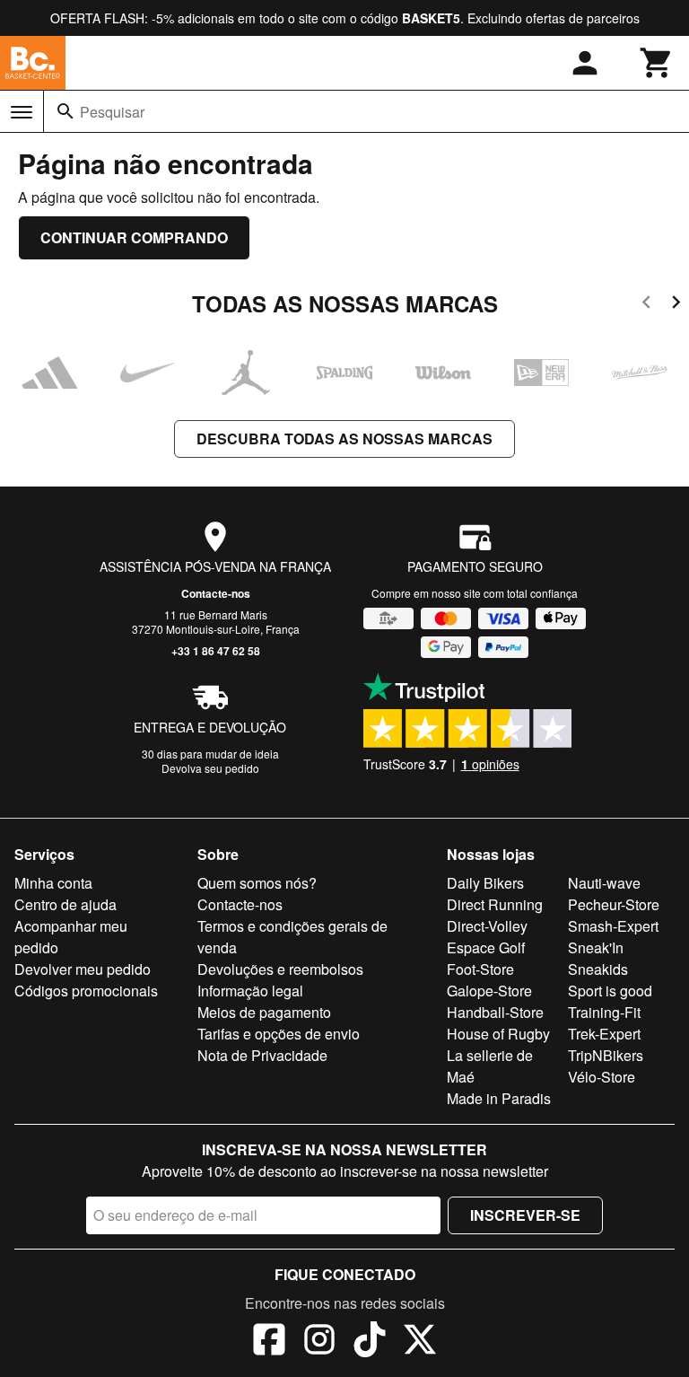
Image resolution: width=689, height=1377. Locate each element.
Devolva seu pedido (210, 768)
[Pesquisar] (65, 111)
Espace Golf (486, 947)
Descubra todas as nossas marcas (344, 438)
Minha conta (53, 883)
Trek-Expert (604, 1033)
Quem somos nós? (257, 883)
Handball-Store (495, 1012)
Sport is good (610, 990)
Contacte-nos (215, 593)
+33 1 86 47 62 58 (215, 651)
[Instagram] (319, 1342)
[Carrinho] (657, 63)
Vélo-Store (601, 1076)
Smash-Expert (613, 926)
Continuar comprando (134, 237)
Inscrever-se (525, 1215)
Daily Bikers (485, 883)
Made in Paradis (499, 1098)
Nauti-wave (604, 883)
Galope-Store (489, 990)
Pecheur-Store (613, 904)
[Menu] (21, 112)
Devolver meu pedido (82, 969)
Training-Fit (604, 1012)
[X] (420, 1342)
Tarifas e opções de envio (278, 1033)
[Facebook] (269, 1342)
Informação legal (250, 990)
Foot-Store (480, 969)
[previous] (646, 304)
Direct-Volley (487, 926)
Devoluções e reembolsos (280, 969)
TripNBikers (605, 1055)
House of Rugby (498, 1033)
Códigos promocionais (86, 990)
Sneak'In (596, 947)
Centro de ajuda (65, 904)
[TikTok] (370, 1342)
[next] (676, 304)
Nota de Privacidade (262, 1055)
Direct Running (495, 904)
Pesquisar (112, 111)
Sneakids (598, 969)
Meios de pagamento (264, 1012)
